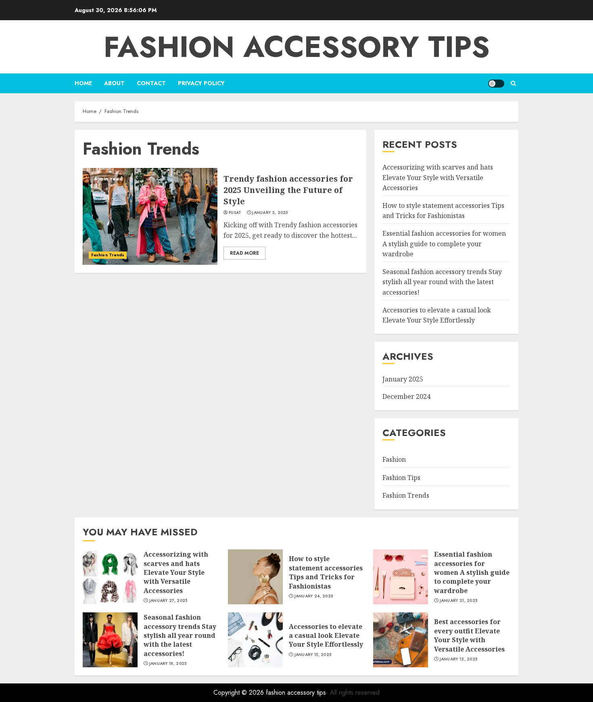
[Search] (513, 83)
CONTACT (151, 83)
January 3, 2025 (270, 213)
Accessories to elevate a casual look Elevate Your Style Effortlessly (326, 635)
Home (83, 83)
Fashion (394, 459)
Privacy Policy (201, 83)
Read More (244, 253)
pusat (235, 213)
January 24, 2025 (313, 596)
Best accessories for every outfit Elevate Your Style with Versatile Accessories (469, 635)
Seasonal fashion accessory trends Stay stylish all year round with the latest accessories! (442, 282)
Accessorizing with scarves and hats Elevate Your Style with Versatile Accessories (437, 177)
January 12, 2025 (459, 659)
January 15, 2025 (313, 655)
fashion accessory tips (297, 47)
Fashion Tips (401, 477)
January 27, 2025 (168, 601)
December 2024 (406, 396)
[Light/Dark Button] (496, 84)
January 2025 (402, 379)
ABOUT (114, 83)
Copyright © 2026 (239, 692)
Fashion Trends (107, 255)
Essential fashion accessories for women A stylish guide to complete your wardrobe (444, 243)
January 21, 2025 (459, 601)
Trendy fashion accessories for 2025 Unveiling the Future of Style (288, 190)
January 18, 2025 (168, 663)
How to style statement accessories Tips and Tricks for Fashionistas (443, 210)
